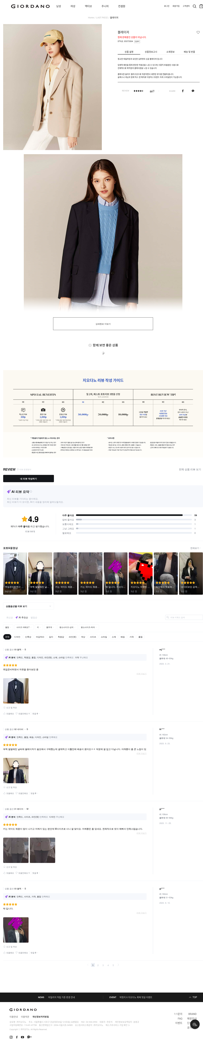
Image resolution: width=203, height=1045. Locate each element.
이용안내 (14, 1017)
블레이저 (114, 17)
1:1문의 (178, 1014)
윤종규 (136, 1022)
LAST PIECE (102, 17)
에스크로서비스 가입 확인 (117, 1025)
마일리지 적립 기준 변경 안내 (61, 997)
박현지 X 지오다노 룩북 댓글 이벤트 (136, 997)
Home (91, 17)
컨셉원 (121, 6)
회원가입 (176, 6)
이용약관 (25, 1017)
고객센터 (186, 6)
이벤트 (178, 1023)
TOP (195, 997)
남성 (58, 6)
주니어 (105, 6)
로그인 (166, 6)
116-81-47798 (30, 1025)
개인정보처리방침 (40, 1017)
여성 (73, 6)
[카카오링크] (193, 91)
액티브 (88, 6)
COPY (137, 42)
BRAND (192, 1014)
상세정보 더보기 (103, 324)
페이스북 (183, 91)
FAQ (180, 1018)
